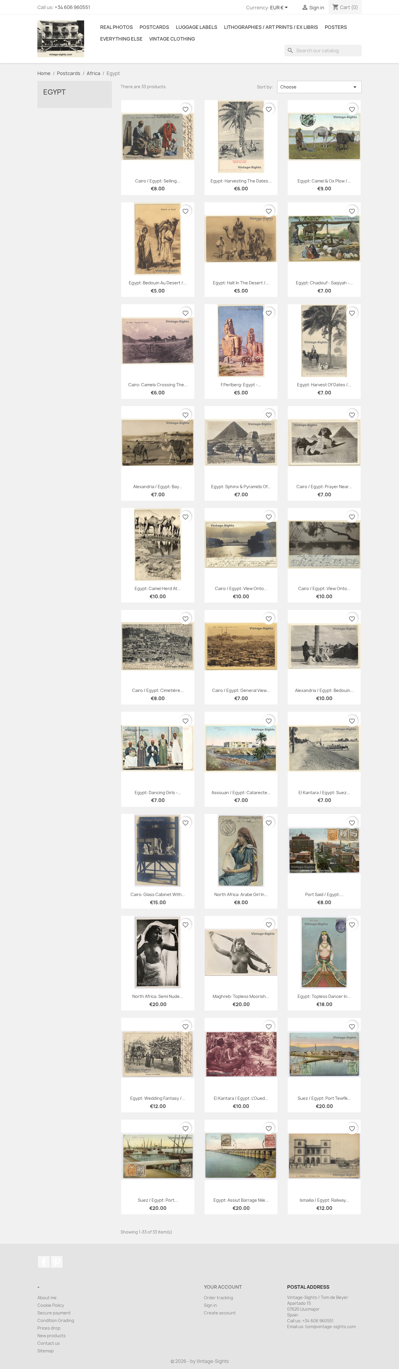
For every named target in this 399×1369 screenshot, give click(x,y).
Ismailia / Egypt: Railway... (324, 1200)
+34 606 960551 (72, 7)
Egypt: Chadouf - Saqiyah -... (324, 283)
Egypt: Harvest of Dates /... (324, 384)
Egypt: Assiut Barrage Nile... (241, 1200)
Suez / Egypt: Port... (158, 1200)
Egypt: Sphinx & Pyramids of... (241, 486)
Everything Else (121, 39)
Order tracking (218, 1297)
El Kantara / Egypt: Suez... (324, 792)
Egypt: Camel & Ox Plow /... (324, 181)
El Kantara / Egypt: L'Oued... (241, 1098)
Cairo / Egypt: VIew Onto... (241, 588)
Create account (220, 1313)
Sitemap (45, 1351)
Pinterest (57, 1262)
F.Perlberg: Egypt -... (241, 384)
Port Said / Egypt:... (324, 894)
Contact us (48, 1343)
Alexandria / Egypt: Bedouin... (324, 690)
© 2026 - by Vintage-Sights (200, 1361)
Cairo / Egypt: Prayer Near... (324, 486)
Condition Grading (55, 1320)
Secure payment (54, 1313)
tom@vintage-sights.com (330, 1326)
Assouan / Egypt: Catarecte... (241, 792)
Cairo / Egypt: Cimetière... (158, 690)
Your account (223, 1287)
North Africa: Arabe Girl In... (241, 894)
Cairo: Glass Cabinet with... (158, 894)
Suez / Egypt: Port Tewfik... (324, 1098)
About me (47, 1297)
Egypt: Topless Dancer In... (324, 996)
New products (51, 1335)
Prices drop (48, 1328)
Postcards (154, 27)
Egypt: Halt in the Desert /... (241, 283)
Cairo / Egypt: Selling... (157, 181)
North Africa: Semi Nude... (157, 996)
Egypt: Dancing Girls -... (158, 792)
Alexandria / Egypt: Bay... (157, 486)
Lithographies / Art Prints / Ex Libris (271, 27)
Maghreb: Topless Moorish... (241, 996)
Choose (319, 87)
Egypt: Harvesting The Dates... (241, 181)
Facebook (44, 1262)
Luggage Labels (196, 27)
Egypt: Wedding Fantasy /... (157, 1098)
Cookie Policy (50, 1305)
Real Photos (116, 27)
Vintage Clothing (172, 39)
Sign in (210, 1305)
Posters (336, 27)
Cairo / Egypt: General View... (241, 690)
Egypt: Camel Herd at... (158, 588)
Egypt (54, 92)
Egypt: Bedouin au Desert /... (158, 283)
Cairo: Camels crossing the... (158, 384)
